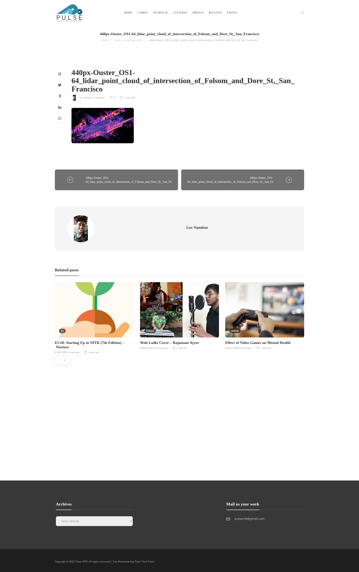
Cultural (180, 12)
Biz (62, 331)
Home (128, 12)
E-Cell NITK (61, 352)
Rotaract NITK (232, 348)
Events (232, 12)
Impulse (198, 12)
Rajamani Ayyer (147, 348)
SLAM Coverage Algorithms (128, 40)
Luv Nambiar (86, 97)
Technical (160, 12)
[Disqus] (179, 416)
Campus (142, 12)
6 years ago (99, 97)
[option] (94, 317)
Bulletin (215, 12)
